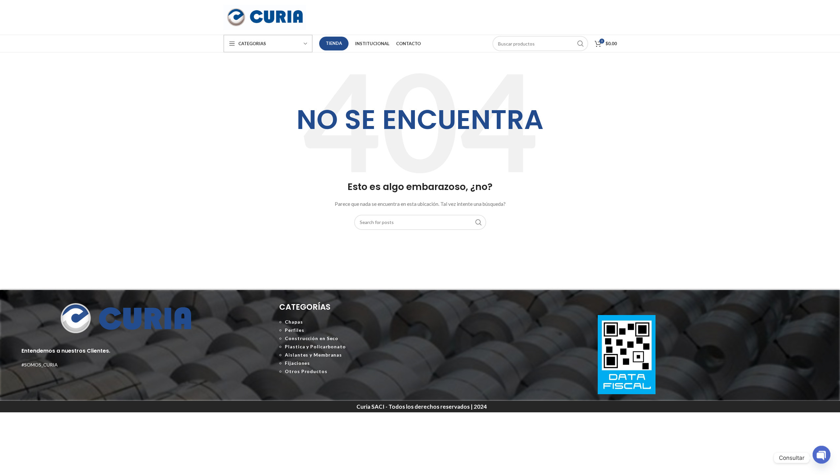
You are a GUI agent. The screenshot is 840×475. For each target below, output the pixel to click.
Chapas (294, 322)
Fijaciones (297, 363)
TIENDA (334, 43)
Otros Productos (306, 371)
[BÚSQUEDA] (478, 222)
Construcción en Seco (311, 338)
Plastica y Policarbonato (315, 346)
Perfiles (294, 330)
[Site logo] (264, 16)
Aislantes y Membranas (313, 355)
